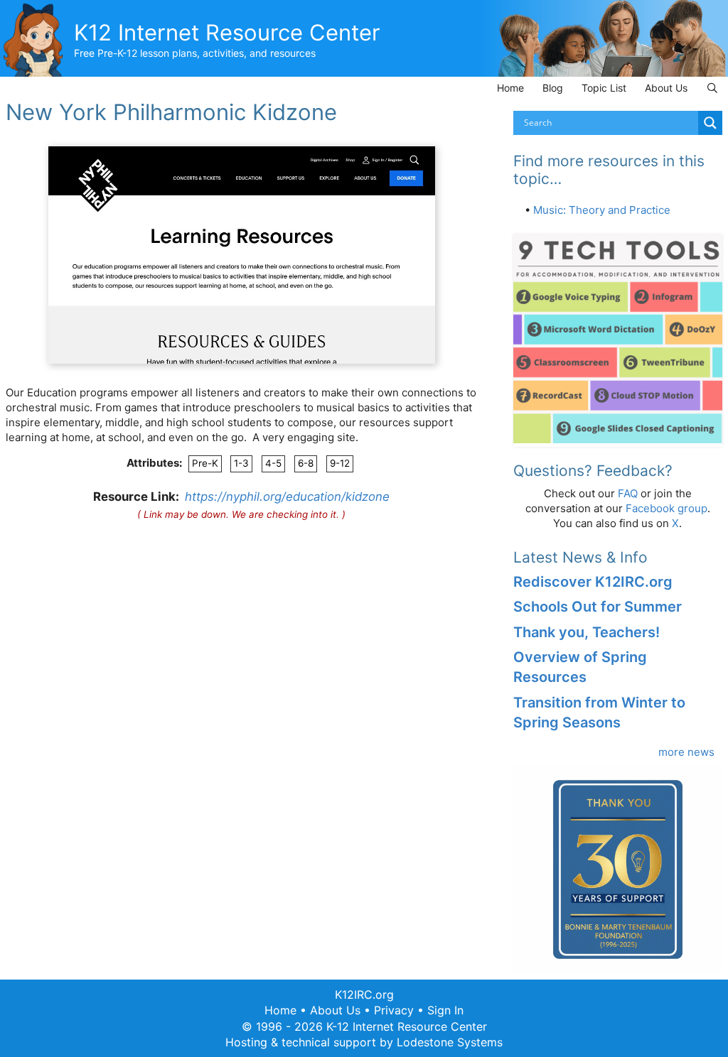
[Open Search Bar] (712, 88)
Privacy (394, 1010)
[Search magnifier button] (710, 123)
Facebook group (666, 508)
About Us (666, 88)
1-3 (241, 463)
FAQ (628, 493)
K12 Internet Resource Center (227, 32)
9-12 (340, 463)
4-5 (273, 463)
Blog (552, 88)
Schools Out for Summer (597, 606)
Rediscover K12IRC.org (593, 581)
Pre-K (205, 463)
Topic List (604, 88)
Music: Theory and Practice (601, 210)
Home (510, 88)
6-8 (306, 463)
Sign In (445, 1010)
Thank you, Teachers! (586, 632)
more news (686, 752)
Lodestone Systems (450, 1042)
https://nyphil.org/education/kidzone (287, 496)
